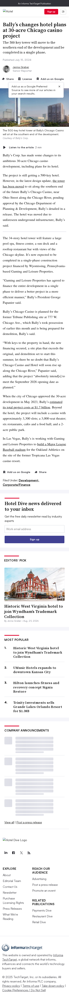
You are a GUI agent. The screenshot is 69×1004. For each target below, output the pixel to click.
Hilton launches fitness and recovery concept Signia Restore (36, 687)
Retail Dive (39, 922)
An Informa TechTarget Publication (34, 3)
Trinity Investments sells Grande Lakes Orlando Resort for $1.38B (37, 706)
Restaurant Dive (42, 916)
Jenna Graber (21, 67)
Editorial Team (12, 881)
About (7, 875)
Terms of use (30, 986)
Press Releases (12, 908)
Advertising (39, 879)
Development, (29, 480)
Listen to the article (25, 147)
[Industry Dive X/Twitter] (21, 853)
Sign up (51, 11)
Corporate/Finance (16, 484)
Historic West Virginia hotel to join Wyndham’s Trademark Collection (33, 611)
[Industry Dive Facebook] (13, 853)
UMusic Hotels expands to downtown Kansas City (34, 670)
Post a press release (29, 822)
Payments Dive (42, 910)
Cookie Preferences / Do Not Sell (24, 990)
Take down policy (53, 986)
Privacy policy (11, 986)
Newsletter (10, 892)
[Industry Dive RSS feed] (29, 853)
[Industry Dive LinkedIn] (6, 853)
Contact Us (10, 887)
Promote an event (44, 890)
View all (9, 822)
